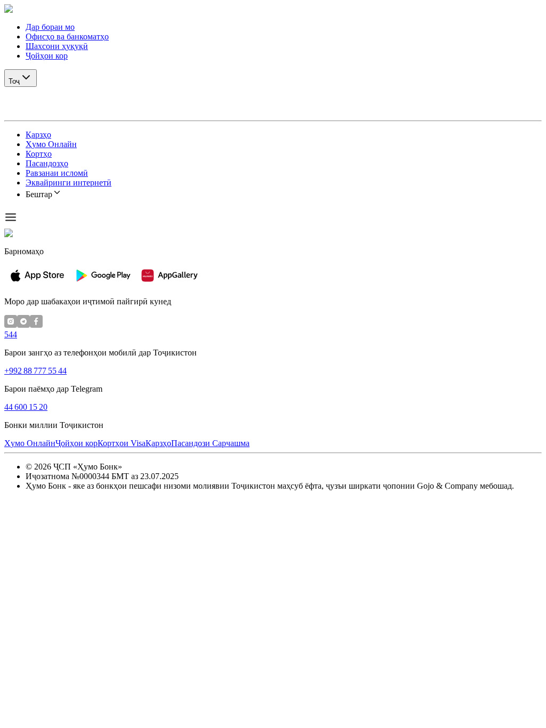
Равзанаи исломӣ (57, 172)
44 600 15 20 (25, 406)
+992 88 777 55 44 (35, 370)
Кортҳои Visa (122, 443)
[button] (273, 9)
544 (10, 334)
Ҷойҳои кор (47, 55)
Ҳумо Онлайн (51, 144)
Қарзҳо (38, 134)
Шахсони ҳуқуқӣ (57, 46)
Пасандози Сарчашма (210, 443)
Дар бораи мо (50, 26)
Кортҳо (39, 153)
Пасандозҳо (47, 163)
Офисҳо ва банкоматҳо (67, 36)
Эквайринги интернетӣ (68, 182)
